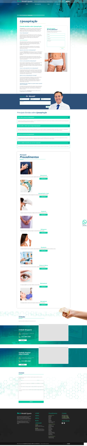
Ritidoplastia (49, 420)
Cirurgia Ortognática (50, 422)
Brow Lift (49, 419)
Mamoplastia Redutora (51, 426)
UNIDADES (58, 4)
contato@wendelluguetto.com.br (66, 418)
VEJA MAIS (23, 340)
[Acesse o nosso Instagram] (69, 1)
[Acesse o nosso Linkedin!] (68, 1)
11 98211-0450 (65, 417)
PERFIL (27, 4)
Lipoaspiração (30, 15)
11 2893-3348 (60, 1)
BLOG (36, 420)
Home (21, 15)
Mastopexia (49, 427)
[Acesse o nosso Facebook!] (66, 1)
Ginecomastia (50, 428)
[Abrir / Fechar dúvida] (68, 117)
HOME (18, 4)
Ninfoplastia (49, 430)
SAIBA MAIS (43, 178)
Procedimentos (52, 413)
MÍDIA (49, 4)
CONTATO (68, 4)
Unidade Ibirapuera (25, 330)
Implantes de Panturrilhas (51, 432)
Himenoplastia (50, 431)
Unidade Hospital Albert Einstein (24, 353)
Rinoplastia (49, 418)
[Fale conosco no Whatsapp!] (84, 223)
